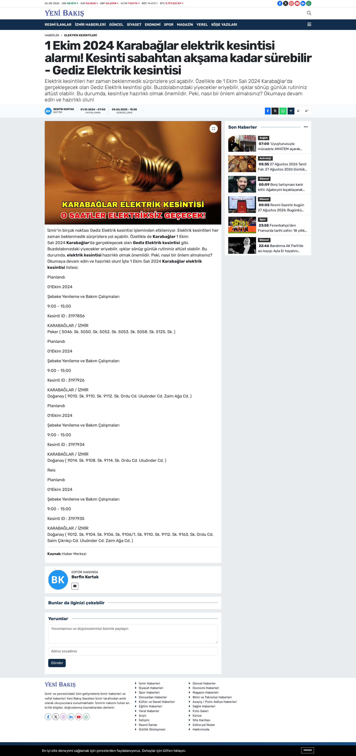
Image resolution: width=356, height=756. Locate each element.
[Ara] (309, 13)
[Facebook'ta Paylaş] (268, 111)
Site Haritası (201, 720)
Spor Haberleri (149, 692)
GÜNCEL (116, 24)
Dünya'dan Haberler (153, 697)
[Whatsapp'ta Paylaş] (283, 111)
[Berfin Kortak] (58, 579)
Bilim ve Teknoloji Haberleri (212, 697)
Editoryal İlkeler (204, 725)
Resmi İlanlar (148, 725)
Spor (263, 219)
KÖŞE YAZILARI (224, 24)
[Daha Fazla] (291, 111)
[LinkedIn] (71, 716)
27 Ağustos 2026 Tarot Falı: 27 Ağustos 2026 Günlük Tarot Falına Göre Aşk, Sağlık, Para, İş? (282, 167)
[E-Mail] (74, 586)
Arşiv (142, 715)
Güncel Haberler (204, 683)
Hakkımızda (201, 729)
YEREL (202, 24)
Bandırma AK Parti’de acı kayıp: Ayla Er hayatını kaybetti (280, 249)
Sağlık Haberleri (204, 706)
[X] (55, 716)
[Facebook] (48, 716)
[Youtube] (78, 716)
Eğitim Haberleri (150, 706)
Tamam (307, 750)
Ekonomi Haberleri (206, 688)
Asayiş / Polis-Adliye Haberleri (215, 702)
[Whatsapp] (86, 716)
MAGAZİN (185, 24)
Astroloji (265, 158)
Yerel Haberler (149, 711)
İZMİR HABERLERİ (90, 24)
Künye (197, 715)
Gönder (57, 663)
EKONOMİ (152, 24)
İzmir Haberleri (149, 683)
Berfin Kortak (85, 576)
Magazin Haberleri (206, 692)
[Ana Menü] (309, 24)
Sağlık (264, 137)
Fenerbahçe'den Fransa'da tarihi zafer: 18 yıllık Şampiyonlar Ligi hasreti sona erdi (281, 228)
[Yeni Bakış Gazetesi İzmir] (64, 12)
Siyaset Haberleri (151, 688)
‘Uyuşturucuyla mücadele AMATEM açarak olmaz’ (279, 147)
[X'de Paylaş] (275, 111)
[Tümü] (306, 127)
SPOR (168, 24)
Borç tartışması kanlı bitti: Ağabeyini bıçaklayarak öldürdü (280, 187)
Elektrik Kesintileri (80, 35)
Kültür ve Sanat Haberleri (157, 702)
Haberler (52, 35)
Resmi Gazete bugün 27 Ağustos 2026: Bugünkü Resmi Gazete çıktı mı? (281, 208)
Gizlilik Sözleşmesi (152, 729)
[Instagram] (63, 716)
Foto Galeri (200, 711)
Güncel (264, 178)
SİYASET (134, 24)
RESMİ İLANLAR (58, 24)
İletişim (144, 720)
